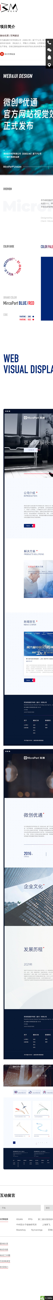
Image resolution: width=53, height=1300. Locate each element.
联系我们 (4, 1266)
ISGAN (19, 1219)
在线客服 (49, 57)
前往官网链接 (9, 54)
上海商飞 (46, 1224)
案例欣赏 (4, 1243)
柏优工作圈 (5, 1255)
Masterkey (21, 1229)
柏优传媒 (4, 1249)
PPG (30, 1219)
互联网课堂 (5, 1261)
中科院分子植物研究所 (26, 1224)
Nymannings (37, 1229)
